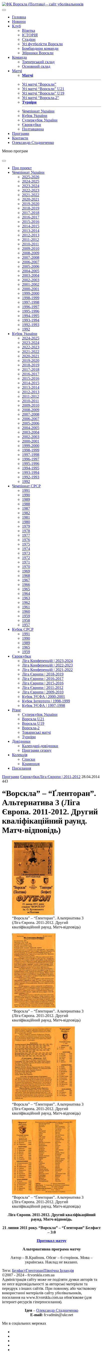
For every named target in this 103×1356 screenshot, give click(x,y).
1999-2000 (30, 293)
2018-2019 (30, 208)
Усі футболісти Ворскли (42, 44)
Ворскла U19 (33, 723)
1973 (26, 553)
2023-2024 (30, 186)
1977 (26, 535)
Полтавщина (33, 129)
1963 (26, 598)
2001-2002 (30, 284)
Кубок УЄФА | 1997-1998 (43, 705)
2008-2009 (30, 253)
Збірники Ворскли (38, 53)
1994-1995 (30, 316)
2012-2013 (30, 235)
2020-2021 (30, 199)
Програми (20, 133)
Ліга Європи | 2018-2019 (43, 674)
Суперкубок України (40, 120)
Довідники (21, 741)
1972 (26, 558)
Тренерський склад (38, 62)
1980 (26, 522)
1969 (26, 571)
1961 (26, 607)
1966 (26, 584)
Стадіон (29, 39)
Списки (28, 759)
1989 (26, 499)
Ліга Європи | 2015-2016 (43, 683)
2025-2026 (30, 177)
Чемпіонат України (38, 111)
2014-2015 (30, 226)
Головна (19, 17)
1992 (26, 329)
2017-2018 (30, 213)
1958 (26, 620)
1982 (26, 513)
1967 (26, 580)
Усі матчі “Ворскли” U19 (43, 93)
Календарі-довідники (40, 746)
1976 (26, 540)
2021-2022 (30, 195)
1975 (26, 544)
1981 (26, 517)
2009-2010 (30, 248)
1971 (26, 562)
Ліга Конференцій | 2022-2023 (47, 665)
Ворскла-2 (31, 728)
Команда (19, 57)
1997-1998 (30, 302)
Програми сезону (37, 750)
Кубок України (34, 115)
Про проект (22, 168)
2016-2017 (30, 217)
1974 (26, 549)
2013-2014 (30, 230)
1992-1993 (30, 325)
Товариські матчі (36, 732)
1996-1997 (30, 307)
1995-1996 (30, 311)
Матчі (17, 71)
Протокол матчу (51, 1241)
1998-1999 (30, 298)
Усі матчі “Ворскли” (39, 84)
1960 (26, 611)
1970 (26, 567)
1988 (26, 504)
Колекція (19, 755)
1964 (26, 593)
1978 (26, 531)
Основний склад (36, 66)
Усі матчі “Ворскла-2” (40, 98)
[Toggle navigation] (4, 10)
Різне (16, 710)
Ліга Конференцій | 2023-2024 (47, 661)
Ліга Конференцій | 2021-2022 (47, 670)
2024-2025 (30, 181)
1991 (26, 490)
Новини (19, 21)
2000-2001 (30, 289)
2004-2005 (30, 271)
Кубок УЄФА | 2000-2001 (43, 696)
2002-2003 (30, 280)
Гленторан (35, 1270)
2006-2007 (30, 262)
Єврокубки (31, 124)
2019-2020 (30, 204)
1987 (26, 508)
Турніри (29, 737)
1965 (26, 589)
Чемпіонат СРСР (26, 486)
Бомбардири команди (40, 48)
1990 (26, 495)
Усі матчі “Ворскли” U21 (43, 89)
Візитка (28, 30)
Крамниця (31, 764)
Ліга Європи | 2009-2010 (43, 692)
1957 (26, 625)
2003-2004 (30, 275)
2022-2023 (30, 190)
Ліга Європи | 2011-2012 (42, 687)
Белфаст (19, 1270)
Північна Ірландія (59, 1270)
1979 (26, 526)
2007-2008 (30, 257)
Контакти (20, 138)
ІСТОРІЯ (30, 35)
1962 (26, 602)
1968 (26, 575)
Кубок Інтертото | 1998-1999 (46, 701)
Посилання (21, 768)
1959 (26, 616)
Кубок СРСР (23, 629)
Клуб (16, 26)
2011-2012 (30, 239)
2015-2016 (30, 222)
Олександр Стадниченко (33, 142)
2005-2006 (30, 266)
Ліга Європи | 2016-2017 (43, 679)
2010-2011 (30, 244)
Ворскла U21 (33, 719)
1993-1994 (30, 320)
